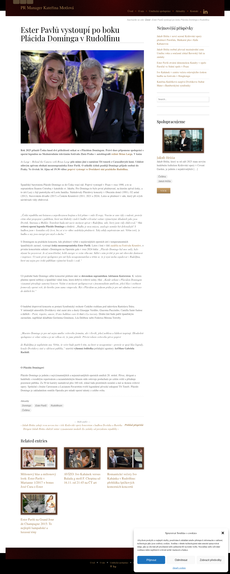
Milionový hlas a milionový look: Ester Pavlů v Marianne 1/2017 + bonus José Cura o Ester (38, 480)
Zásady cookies (179, 567)
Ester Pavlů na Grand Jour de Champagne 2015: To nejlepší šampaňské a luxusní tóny (37, 525)
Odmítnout (181, 559)
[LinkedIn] (205, 11)
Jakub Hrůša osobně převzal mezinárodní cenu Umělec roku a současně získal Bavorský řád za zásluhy (181, 53)
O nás (141, 11)
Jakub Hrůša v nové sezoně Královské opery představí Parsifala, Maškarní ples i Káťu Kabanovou (179, 39)
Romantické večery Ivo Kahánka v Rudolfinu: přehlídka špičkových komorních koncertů (122, 480)
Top (114, 566)
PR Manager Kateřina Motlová (47, 7)
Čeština (26, 410)
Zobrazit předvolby (211, 559)
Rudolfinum (56, 405)
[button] (223, 533)
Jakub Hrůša (166, 157)
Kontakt (194, 11)
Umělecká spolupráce (160, 11)
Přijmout (151, 559)
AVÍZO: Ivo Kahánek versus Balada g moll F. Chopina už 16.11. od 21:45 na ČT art (82, 478)
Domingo (26, 405)
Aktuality (180, 11)
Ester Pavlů (41, 405)
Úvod (130, 11)
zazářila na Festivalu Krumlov (126, 245)
